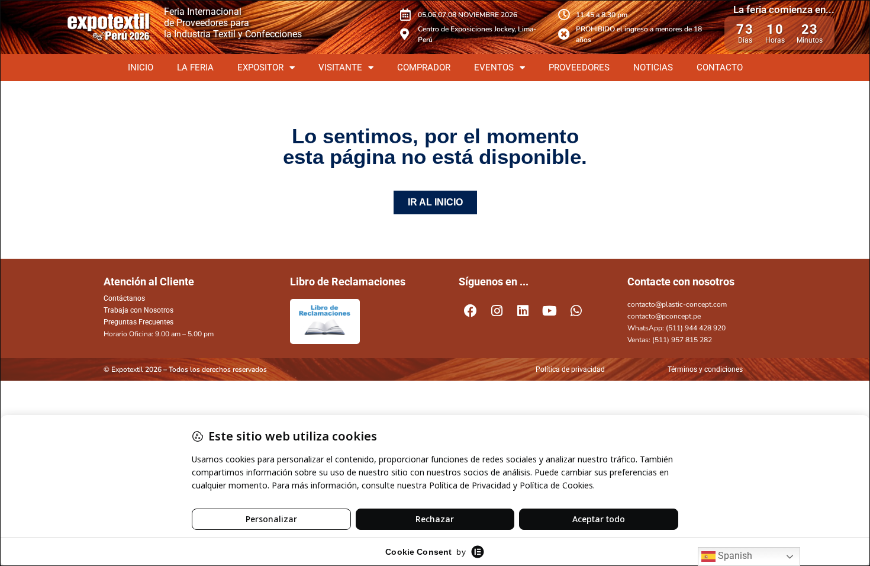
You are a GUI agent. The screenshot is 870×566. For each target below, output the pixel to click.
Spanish (734, 555)
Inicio (140, 67)
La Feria (195, 67)
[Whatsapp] (576, 311)
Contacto (720, 67)
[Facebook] (470, 311)
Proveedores (579, 67)
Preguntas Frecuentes (138, 322)
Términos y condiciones (705, 369)
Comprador (423, 67)
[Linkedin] (523, 311)
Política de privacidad (570, 369)
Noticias (653, 67)
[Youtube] (550, 311)
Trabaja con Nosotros (138, 310)
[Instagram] (497, 311)
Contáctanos (124, 298)
